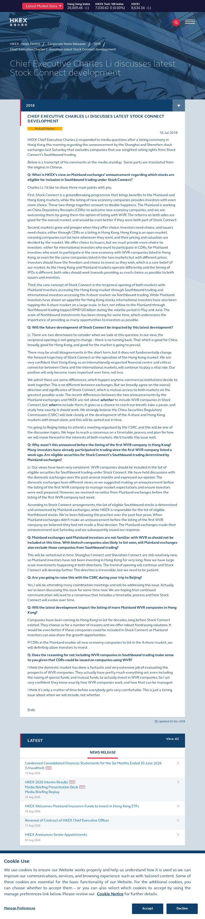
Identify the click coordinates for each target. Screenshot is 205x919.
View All (173, 739)
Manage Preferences (19, 908)
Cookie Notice (110, 894)
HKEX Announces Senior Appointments (56, 835)
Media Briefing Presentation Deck (51, 787)
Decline (182, 909)
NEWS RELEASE (103, 752)
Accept (147, 909)
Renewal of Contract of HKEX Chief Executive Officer (67, 820)
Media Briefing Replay (42, 792)
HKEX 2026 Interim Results (46, 782)
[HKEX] (26, 22)
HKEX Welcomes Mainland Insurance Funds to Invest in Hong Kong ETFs (82, 806)
